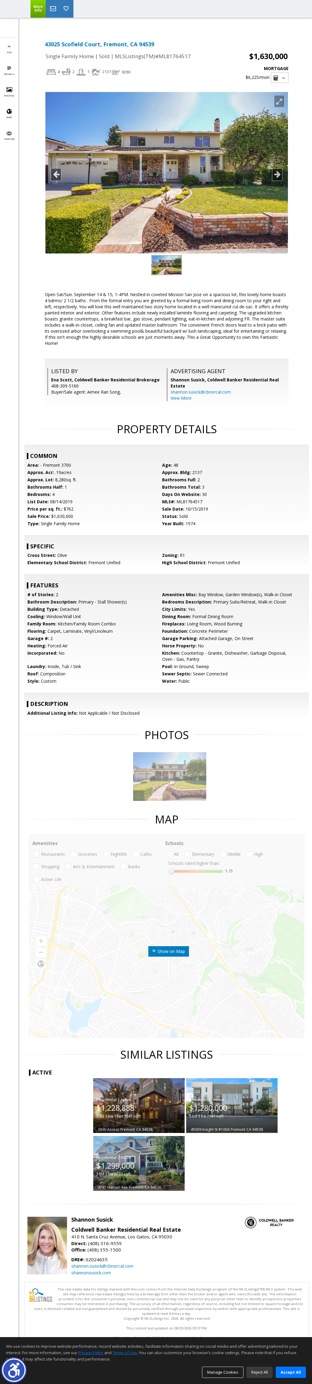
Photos (9, 95)
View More (181, 398)
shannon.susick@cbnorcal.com (201, 392)
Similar (9, 138)
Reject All (259, 1372)
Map (9, 117)
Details (9, 74)
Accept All (291, 1372)
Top (9, 52)
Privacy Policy (90, 1352)
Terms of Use (124, 1352)
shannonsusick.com (91, 1272)
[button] (14, 1370)
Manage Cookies (222, 1372)
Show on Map (170, 951)
